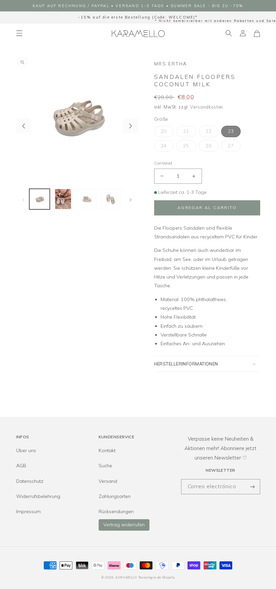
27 (231, 145)
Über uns (26, 450)
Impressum (28, 511)
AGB (21, 466)
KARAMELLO (126, 577)
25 (186, 145)
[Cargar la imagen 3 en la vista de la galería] (87, 199)
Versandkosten (206, 107)
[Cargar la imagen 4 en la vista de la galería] (110, 199)
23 (231, 131)
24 (164, 145)
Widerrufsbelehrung (38, 496)
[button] (19, 33)
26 (209, 145)
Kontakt (107, 450)
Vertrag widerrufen (124, 525)
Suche (105, 466)
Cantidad (163, 163)
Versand (108, 481)
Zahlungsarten (115, 496)
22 (209, 131)
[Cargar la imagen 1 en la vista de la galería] (39, 199)
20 (164, 131)
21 (186, 131)
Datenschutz (29, 481)
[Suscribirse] (253, 486)
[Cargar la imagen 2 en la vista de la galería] (63, 199)
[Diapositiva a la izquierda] (23, 125)
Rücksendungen (116, 511)
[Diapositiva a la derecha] (130, 125)
